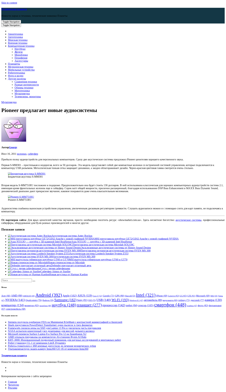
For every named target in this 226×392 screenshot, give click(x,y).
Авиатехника (15, 34)
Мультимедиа (22, 93)
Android (48, 295)
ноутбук (64, 305)
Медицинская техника (20, 66)
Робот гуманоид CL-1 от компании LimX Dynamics (37, 343)
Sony (82, 300)
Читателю (13, 384)
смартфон (170, 304)
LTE (191, 296)
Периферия (21, 57)
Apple (70, 295)
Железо (19, 51)
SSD (92, 300)
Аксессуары (21, 60)
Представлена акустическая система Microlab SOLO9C (103, 244)
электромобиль (15, 309)
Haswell (130, 296)
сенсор (146, 305)
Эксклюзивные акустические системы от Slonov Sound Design (116, 247)
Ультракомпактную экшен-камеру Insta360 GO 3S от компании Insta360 (48, 348)
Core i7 (97, 296)
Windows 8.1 (136, 300)
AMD (16, 295)
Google (108, 295)
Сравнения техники (26, 81)
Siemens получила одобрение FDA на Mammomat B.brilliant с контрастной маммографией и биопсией (65, 322)
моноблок (45, 306)
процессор (113, 305)
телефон (192, 306)
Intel (146, 295)
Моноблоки (21, 54)
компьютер (12, 305)
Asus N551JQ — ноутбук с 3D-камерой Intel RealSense (101, 241)
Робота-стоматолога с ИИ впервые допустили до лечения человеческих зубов (52, 346)
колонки (21, 153)
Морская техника (17, 40)
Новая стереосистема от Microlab (66, 262)
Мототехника (22, 90)
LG (183, 296)
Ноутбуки (20, 48)
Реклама (12, 387)
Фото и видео (15, 75)
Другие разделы (17, 78)
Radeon (48, 300)
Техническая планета (14, 9)
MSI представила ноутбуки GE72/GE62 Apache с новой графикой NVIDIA (137, 238)
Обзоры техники (24, 87)
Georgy (13, 147)
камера (213, 300)
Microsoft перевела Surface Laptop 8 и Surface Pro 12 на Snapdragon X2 (47, 334)
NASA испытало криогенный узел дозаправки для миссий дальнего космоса (51, 331)
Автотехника (15, 37)
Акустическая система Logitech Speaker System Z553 (98, 253)
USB (103, 300)
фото (203, 305)
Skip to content (9, 2)
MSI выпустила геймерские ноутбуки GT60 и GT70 (98, 259)
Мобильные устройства (21, 69)
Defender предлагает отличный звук (71, 265)
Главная (12, 381)
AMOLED (29, 296)
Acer (5, 296)
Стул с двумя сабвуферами (55, 268)
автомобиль (153, 300)
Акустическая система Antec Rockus (71, 235)
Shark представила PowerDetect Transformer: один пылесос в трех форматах (50, 325)
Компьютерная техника (21, 46)
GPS (119, 295)
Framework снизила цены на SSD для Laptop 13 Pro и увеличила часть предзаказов (54, 328)
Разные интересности (27, 84)
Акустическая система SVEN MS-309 (74, 256)
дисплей (197, 300)
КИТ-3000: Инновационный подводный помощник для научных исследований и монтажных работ (64, 340)
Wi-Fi (120, 300)
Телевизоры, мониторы (28, 96)
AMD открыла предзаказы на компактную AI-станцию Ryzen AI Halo (47, 337)
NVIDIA (15, 300)
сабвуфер (33, 153)
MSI (214, 296)
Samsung (65, 300)
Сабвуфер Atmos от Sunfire (55, 271)
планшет (89, 304)
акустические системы (188, 220)
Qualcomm (33, 300)
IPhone (161, 296)
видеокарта (170, 300)
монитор (31, 305)
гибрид (184, 300)
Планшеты (14, 63)
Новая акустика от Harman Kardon (68, 274)
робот (131, 305)
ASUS (84, 295)
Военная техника (17, 43)
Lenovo (173, 296)
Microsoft (203, 296)
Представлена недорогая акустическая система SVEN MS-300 (116, 250)
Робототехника (16, 72)
